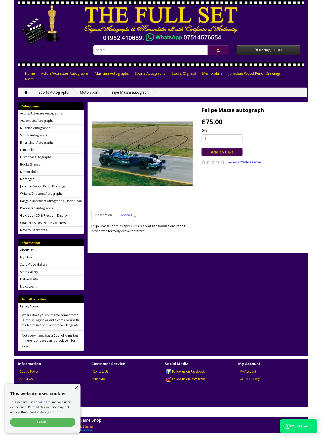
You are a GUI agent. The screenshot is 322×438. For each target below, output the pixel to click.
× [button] (76, 388)
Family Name (29, 306)
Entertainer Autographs (36, 142)
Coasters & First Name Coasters (43, 223)
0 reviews (232, 162)
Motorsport (89, 92)
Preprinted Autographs (36, 208)
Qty (204, 130)
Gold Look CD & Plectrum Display (44, 215)
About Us (26, 250)
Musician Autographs (112, 73)
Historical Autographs (35, 157)
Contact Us (100, 371)
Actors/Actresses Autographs (65, 73)
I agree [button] (42, 422)
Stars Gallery (29, 272)
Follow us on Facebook (188, 371)
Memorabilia (212, 73)
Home (30, 73)
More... (30, 78)
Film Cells (26, 150)
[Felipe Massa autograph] (142, 153)
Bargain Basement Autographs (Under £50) (51, 201)
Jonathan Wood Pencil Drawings (254, 73)
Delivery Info (29, 279)
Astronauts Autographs (36, 120)
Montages (27, 179)
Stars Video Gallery (33, 264)
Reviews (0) (128, 215)
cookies (41, 402)
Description (103, 215)
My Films (26, 257)
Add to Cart (222, 151)
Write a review (251, 162)
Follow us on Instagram (188, 379)
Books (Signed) (183, 73)
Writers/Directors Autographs (41, 193)
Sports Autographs (150, 73)
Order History (250, 379)
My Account (28, 286)
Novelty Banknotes (33, 230)
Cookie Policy (28, 371)
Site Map (99, 379)
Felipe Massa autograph (129, 92)
